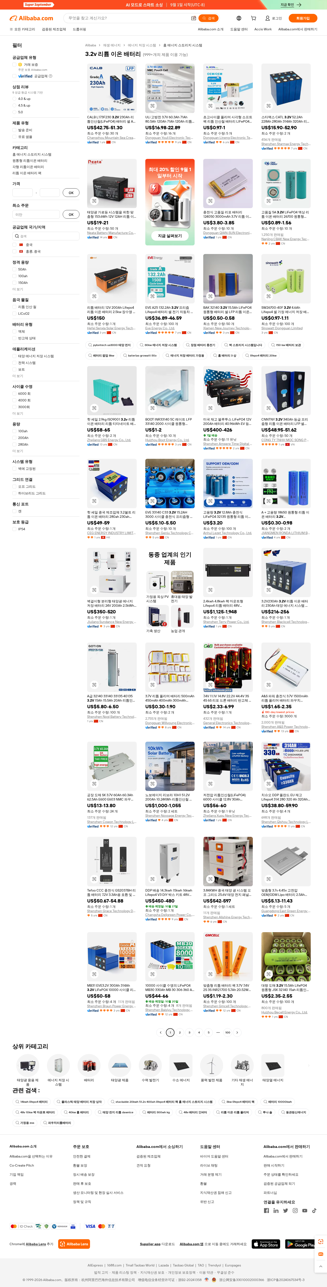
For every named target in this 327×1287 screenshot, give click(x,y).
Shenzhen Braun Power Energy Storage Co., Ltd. (112, 1006)
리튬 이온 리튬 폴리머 (235, 1112)
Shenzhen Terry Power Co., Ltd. (226, 622)
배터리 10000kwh (280, 1101)
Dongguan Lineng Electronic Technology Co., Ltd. (228, 138)
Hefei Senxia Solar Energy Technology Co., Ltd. (112, 328)
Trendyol (214, 1265)
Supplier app (150, 1244)
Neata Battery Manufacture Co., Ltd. (112, 233)
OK (71, 193)
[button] (194, 18)
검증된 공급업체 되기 (279, 1183)
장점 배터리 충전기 (203, 345)
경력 (13, 1183)
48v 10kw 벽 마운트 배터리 (37, 1112)
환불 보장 (80, 1165)
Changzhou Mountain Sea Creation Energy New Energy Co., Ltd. (112, 138)
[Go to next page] (237, 1032)
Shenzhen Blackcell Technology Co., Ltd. (286, 622)
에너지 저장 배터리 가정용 (187, 355)
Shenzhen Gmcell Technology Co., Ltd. (228, 1006)
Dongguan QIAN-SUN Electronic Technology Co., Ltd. (228, 233)
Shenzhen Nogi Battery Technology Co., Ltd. (112, 717)
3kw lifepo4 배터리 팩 (240, 1101)
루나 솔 (267, 1112)
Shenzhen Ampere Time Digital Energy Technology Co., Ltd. (228, 444)
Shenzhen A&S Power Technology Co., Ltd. (286, 727)
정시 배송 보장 (84, 1174)
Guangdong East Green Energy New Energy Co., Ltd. (286, 911)
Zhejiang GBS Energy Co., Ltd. (109, 440)
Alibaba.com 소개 (23, 1146)
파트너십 (270, 1193)
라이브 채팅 (209, 1165)
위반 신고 (207, 1202)
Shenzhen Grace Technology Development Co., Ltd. (112, 911)
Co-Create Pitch (22, 1165)
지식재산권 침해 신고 (216, 1193)
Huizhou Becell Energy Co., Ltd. (284, 1012)
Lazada (163, 1265)
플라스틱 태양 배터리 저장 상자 (82, 1101)
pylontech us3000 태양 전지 (112, 345)
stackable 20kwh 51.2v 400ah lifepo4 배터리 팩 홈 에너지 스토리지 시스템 (164, 1101)
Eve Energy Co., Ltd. (160, 328)
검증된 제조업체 (148, 1156)
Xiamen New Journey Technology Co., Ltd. (228, 328)
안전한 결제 (81, 1156)
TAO (201, 1265)
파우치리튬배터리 (59, 1123)
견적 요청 (143, 1165)
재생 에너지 (112, 45)
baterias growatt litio (142, 355)
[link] (321, 1241)
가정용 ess (27, 1123)
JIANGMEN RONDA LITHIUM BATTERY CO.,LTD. (286, 533)
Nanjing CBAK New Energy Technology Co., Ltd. (286, 239)
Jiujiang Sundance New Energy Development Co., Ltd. (112, 622)
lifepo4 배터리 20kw (263, 355)
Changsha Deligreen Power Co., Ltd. (170, 915)
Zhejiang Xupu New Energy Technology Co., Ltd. (228, 815)
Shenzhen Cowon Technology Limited (112, 822)
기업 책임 (17, 1174)
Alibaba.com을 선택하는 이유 (31, 1156)
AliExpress (95, 1265)
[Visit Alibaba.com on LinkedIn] (276, 1210)
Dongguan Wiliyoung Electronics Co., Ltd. (170, 723)
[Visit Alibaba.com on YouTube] (305, 1210)
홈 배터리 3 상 (227, 355)
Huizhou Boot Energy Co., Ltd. (167, 440)
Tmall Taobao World (140, 1265)
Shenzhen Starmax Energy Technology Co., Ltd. (286, 144)
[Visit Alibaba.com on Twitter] (285, 1210)
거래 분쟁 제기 (211, 1174)
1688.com (114, 1265)
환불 (203, 1183)
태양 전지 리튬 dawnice (118, 1112)
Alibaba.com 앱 (191, 1244)
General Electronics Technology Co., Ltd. (228, 723)
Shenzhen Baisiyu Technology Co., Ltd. (170, 1010)
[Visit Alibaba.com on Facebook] (266, 1210)
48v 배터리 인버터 (195, 1112)
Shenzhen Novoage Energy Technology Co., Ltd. (170, 815)
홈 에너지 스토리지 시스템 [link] (182, 45)
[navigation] (45, 539)
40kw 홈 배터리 (79, 1112)
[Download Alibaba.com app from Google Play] (301, 1244)
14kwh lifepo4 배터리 (34, 1101)
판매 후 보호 (82, 1183)
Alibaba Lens (36, 1244)
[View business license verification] (206, 1279)
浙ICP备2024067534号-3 (285, 1280)
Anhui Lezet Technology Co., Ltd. (227, 533)
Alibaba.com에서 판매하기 (283, 1156)
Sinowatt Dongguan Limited (282, 328)
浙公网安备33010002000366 (241, 1280)
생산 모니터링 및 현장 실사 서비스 (98, 1193)
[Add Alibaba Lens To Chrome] (74, 1244)
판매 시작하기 (274, 1165)
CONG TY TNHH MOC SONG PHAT (286, 440)
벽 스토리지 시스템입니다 (245, 345)
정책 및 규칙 (82, 1202)
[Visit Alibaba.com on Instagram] (295, 1210)
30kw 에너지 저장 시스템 (161, 345)
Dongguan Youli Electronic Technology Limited (170, 138)
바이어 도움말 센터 (214, 1156)
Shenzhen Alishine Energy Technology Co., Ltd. (228, 917)
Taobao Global (183, 1265)
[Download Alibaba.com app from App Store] (266, 1244)
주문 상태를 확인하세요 (281, 1174)
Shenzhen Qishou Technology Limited (286, 822)
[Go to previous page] (160, 1032)
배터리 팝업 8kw (103, 355)
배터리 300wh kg (158, 1112)
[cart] (254, 19)
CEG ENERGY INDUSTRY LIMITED (112, 533)
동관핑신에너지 (296, 1112)
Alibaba (90, 45)
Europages (233, 1265)
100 (227, 1032)
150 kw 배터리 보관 (288, 345)
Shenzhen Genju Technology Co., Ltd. (170, 533)
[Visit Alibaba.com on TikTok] (314, 1210)
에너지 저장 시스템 (142, 45)
